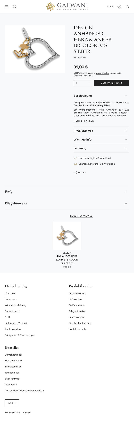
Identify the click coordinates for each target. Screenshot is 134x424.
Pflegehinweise (16, 203)
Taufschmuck (12, 372)
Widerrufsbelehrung (15, 305)
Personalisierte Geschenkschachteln (24, 390)
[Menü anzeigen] (6, 6)
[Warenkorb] (127, 6)
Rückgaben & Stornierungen (20, 335)
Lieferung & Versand (16, 323)
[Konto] (119, 6)
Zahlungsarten (13, 329)
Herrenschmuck (13, 360)
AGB (7, 317)
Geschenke (11, 384)
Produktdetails (83, 131)
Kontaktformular (78, 329)
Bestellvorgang (77, 317)
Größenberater (77, 305)
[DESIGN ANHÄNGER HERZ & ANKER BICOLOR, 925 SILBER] (67, 236)
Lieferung (80, 148)
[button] (15, 6)
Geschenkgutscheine (80, 323)
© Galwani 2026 (12, 412)
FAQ (8, 192)
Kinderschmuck (13, 366)
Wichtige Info (83, 139)
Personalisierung (77, 293)
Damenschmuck (13, 354)
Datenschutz (12, 311)
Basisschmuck (12, 378)
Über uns (10, 293)
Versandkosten (102, 73)
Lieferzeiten (75, 299)
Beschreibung (83, 95)
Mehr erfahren (84, 121)
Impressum (11, 299)
